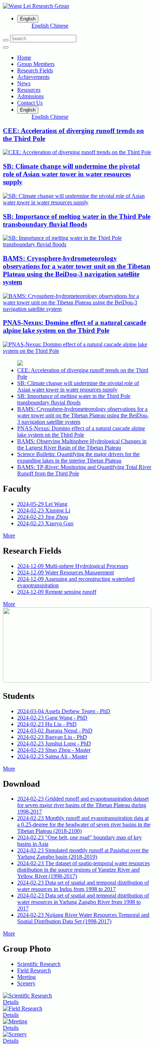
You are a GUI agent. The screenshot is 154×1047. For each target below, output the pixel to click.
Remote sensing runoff (56, 592)
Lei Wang (42, 504)
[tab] (39, 964)
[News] (20, 364)
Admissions (30, 96)
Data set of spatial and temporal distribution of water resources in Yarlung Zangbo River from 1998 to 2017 (83, 901)
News (23, 83)
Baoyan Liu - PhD (52, 737)
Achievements (33, 77)
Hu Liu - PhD (47, 724)
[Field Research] (22, 1008)
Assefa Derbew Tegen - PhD (63, 711)
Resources (28, 90)
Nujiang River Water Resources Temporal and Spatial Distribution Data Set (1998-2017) (83, 918)
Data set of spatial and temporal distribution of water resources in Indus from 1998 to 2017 (83, 886)
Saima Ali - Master (52, 756)
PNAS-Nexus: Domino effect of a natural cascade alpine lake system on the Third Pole (81, 431)
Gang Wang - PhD (52, 718)
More (9, 535)
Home (24, 58)
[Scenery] (15, 1034)
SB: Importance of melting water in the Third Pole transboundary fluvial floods (73, 399)
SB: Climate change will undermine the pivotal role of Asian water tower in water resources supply (78, 386)
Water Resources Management (65, 572)
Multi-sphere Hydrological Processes (72, 566)
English (41, 26)
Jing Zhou (42, 517)
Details (11, 1002)
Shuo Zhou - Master (54, 750)
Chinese (59, 26)
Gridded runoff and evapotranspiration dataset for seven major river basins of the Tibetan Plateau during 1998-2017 (83, 805)
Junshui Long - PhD (54, 743)
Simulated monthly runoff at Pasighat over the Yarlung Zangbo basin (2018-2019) (83, 853)
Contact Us (30, 103)
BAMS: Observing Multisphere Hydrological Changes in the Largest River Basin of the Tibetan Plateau (81, 444)
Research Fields (35, 70)
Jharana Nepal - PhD (54, 731)
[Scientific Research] (27, 995)
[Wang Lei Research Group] (77, 6)
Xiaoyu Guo (45, 523)
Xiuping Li (43, 510)
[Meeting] (15, 1021)
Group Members (35, 64)
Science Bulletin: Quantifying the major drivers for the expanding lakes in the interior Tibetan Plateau (78, 457)
